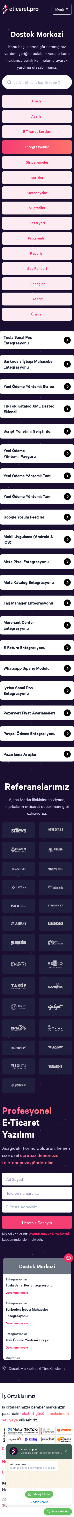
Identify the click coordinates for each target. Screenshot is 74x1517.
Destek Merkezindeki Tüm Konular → (37, 1368)
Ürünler (37, 314)
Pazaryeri (37, 223)
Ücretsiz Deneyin (37, 1222)
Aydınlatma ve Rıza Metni (49, 1233)
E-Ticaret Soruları (37, 131)
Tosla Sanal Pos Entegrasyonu (29, 1285)
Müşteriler (37, 208)
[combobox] (37, 82)
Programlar (37, 238)
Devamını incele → (19, 1292)
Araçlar (37, 101)
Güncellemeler (37, 162)
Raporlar (37, 253)
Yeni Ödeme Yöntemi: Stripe (27, 1339)
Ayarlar (37, 116)
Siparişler (37, 284)
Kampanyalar (37, 193)
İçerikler (37, 177)
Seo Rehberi (37, 268)
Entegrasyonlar (37, 147)
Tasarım (37, 299)
